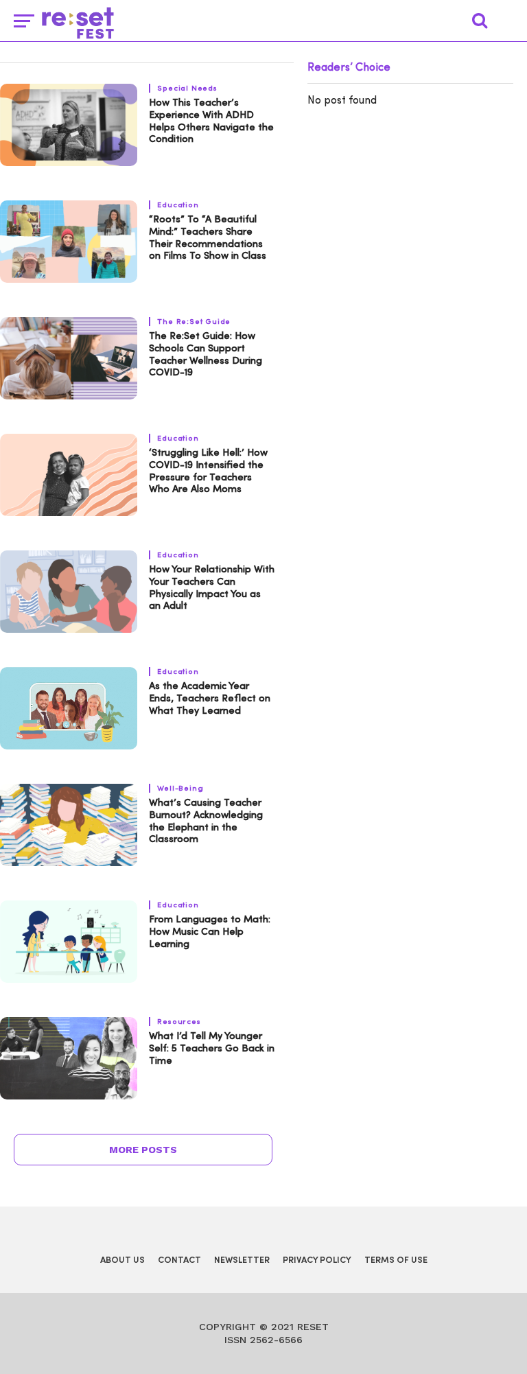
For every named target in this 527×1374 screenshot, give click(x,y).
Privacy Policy (317, 1260)
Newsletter (242, 1260)
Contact (179, 1260)
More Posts (143, 1149)
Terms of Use (396, 1260)
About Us (122, 1260)
